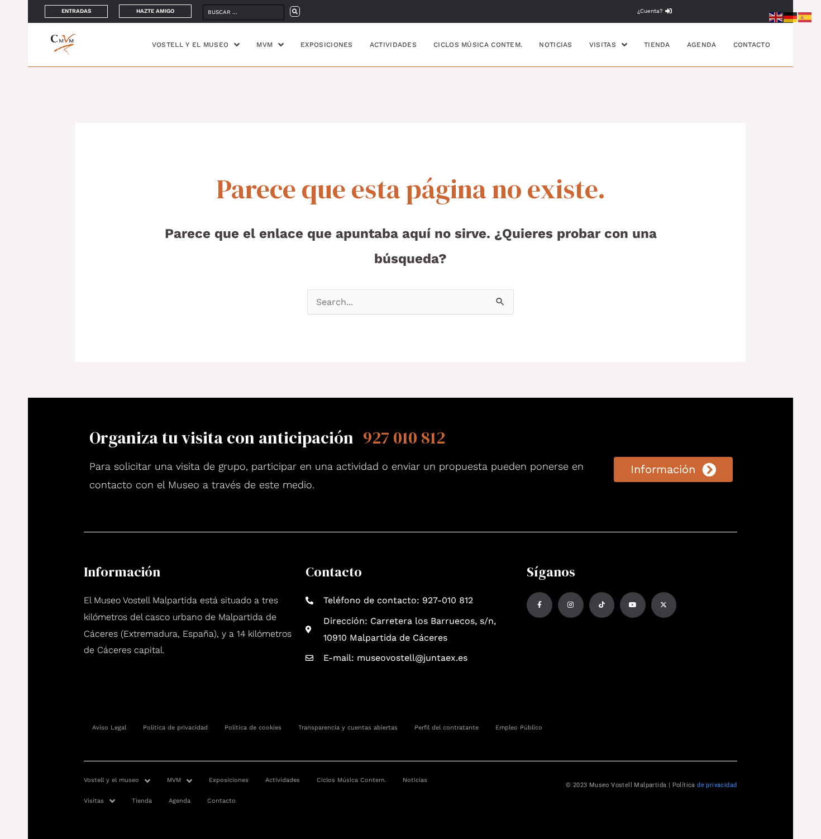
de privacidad (717, 785)
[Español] (805, 16)
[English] (776, 16)
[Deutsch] (791, 16)
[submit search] (295, 11)
